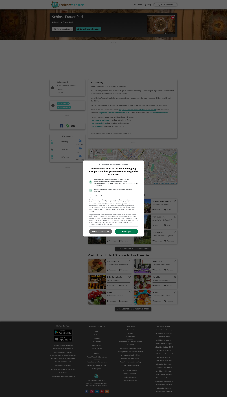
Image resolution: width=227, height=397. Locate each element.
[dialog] (113, 198)
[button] (113, 196)
